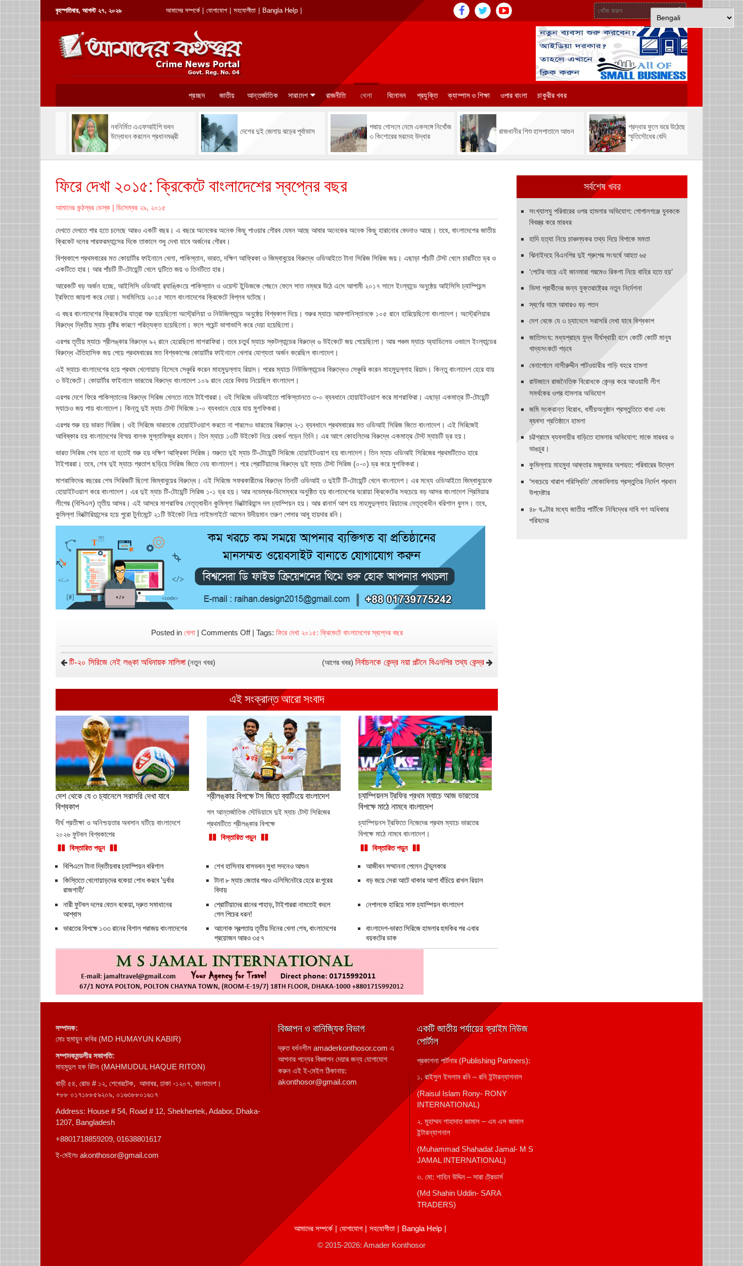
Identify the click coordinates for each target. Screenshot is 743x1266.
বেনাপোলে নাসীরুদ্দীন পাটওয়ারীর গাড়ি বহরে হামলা (588, 365)
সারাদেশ (298, 95)
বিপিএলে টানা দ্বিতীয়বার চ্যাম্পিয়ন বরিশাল (113, 866)
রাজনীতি (336, 95)
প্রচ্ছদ (197, 95)
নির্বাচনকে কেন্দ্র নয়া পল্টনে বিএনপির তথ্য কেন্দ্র (419, 662)
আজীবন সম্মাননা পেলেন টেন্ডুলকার (406, 866)
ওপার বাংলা (514, 95)
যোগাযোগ (216, 10)
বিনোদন (396, 95)
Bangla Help (280, 10)
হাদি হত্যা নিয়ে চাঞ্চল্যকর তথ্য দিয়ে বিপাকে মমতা (589, 239)
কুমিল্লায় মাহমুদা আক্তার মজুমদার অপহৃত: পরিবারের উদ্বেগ (601, 464)
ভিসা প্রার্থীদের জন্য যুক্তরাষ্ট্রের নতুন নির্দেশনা (585, 288)
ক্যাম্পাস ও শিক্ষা (469, 95)
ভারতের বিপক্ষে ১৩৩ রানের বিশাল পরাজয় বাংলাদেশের (125, 928)
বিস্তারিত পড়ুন (87, 847)
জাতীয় (227, 95)
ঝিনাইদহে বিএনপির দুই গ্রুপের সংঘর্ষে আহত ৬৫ (588, 255)
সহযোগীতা (245, 10)
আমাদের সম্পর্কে (183, 10)
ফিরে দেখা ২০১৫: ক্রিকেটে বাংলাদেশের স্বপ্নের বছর (339, 632)
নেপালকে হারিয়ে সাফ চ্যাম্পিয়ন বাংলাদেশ (414, 904)
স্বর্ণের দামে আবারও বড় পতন (563, 304)
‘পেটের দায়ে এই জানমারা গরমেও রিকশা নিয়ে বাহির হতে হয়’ (601, 271)
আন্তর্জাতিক (262, 95)
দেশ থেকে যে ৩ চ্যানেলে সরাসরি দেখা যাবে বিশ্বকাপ (591, 320)
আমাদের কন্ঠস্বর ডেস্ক (83, 207)
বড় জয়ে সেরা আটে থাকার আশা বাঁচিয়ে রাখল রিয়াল (424, 880)
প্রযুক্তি (427, 95)
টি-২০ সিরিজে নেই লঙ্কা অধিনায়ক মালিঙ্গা (127, 662)
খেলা (366, 95)
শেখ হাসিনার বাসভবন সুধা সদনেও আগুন (261, 866)
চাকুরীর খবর (551, 95)
